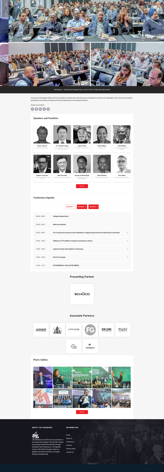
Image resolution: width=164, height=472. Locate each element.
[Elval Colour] (74, 330)
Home (68, 435)
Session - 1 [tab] (70, 207)
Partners (69, 445)
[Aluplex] (41, 330)
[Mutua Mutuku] (102, 164)
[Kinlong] (107, 330)
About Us (69, 438)
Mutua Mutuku (102, 175)
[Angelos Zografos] (42, 164)
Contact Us (70, 452)
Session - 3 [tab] (93, 207)
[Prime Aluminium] (74, 346)
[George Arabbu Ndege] (82, 164)
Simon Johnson (42, 146)
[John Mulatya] (122, 134)
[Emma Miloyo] (102, 134)
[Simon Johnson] (42, 134)
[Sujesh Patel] (82, 134)
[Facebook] (32, 109)
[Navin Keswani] (62, 164)
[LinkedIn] (40, 109)
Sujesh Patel (82, 146)
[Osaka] (123, 330)
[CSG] (57, 330)
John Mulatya (122, 146)
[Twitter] (36, 109)
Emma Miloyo (102, 146)
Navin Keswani (62, 175)
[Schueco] (82, 294)
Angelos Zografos (42, 175)
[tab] (82, 216)
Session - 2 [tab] (82, 207)
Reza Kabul (121, 175)
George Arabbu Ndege (82, 175)
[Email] (48, 109)
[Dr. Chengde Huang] (62, 134)
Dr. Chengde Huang (62, 146)
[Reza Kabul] (122, 164)
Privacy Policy (71, 449)
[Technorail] (90, 346)
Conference (70, 442)
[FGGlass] (90, 330)
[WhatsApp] (44, 109)
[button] (3, 43)
